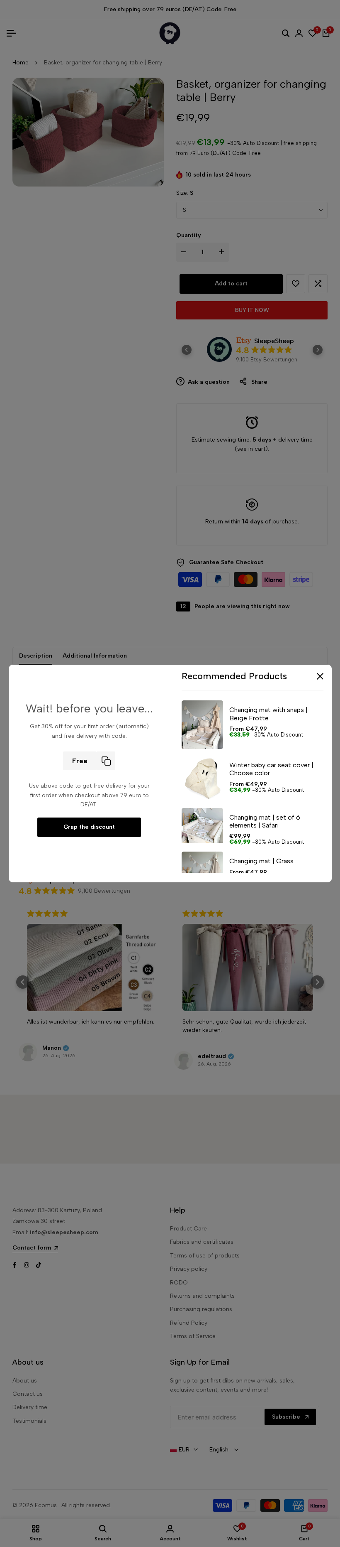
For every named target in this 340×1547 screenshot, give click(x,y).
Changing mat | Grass (261, 861)
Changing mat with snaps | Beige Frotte (268, 714)
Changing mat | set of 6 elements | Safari (264, 821)
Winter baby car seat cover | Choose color (271, 769)
